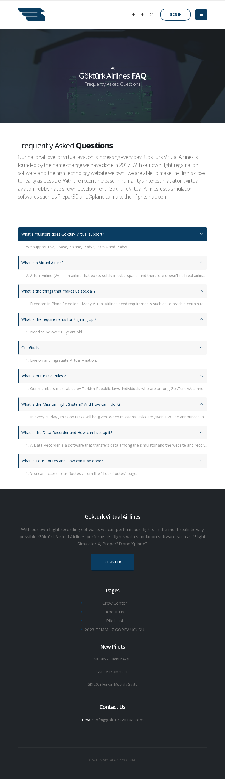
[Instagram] (151, 14)
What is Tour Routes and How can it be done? (62, 460)
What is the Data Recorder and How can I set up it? (66, 432)
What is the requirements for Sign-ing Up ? (58, 319)
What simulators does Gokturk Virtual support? (62, 234)
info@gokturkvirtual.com (119, 719)
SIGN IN (175, 14)
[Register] (133, 14)
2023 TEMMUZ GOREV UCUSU (114, 629)
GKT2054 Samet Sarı (112, 671)
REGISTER (112, 562)
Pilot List (114, 620)
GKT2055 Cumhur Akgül (112, 659)
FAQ (112, 68)
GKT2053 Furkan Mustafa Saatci (113, 684)
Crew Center (114, 603)
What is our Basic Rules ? (43, 376)
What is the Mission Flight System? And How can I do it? (70, 404)
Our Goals (30, 347)
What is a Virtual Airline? (42, 262)
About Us (115, 611)
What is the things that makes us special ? (58, 291)
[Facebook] (142, 14)
